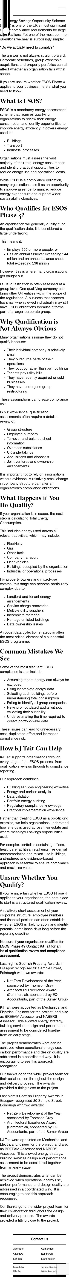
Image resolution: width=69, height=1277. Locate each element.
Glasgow (18, 1254)
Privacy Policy (18, 1267)
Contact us (39, 1239)
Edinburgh (47, 1254)
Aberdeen (18, 1249)
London (17, 1259)
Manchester (48, 1259)
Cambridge (47, 1249)
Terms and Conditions (50, 1267)
